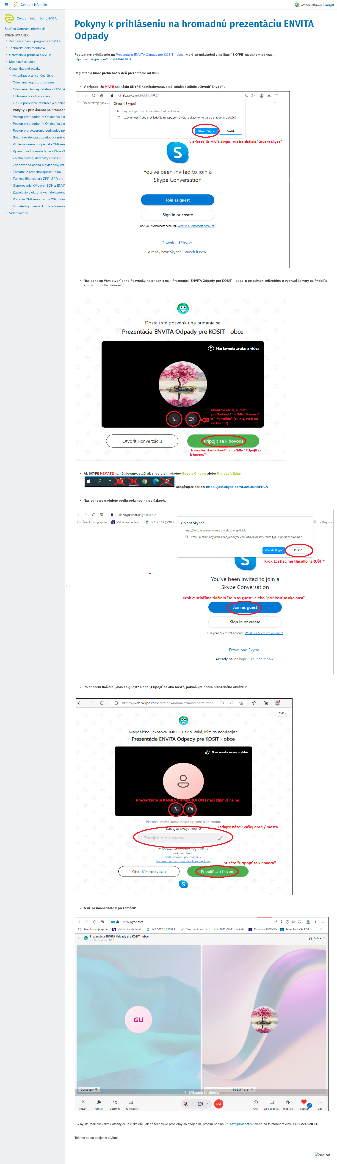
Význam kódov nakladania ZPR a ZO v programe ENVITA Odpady (60, 151)
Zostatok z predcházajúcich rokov (37, 172)
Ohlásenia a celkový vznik (31, 96)
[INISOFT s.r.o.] (314, 5)
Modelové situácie (22, 62)
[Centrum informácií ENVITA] (9, 18)
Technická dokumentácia (27, 48)
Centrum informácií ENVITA (37, 18)
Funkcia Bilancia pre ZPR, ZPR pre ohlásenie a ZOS (51, 178)
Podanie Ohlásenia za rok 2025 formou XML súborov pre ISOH (58, 199)
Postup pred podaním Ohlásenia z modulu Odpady (49, 117)
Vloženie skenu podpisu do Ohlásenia (40, 144)
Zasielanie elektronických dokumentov (40, 192)
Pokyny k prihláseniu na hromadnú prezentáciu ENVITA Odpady (62, 110)
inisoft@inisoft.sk (240, 1124)
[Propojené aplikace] (6, 4)
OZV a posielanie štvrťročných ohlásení (41, 103)
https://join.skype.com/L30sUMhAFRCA (103, 59)
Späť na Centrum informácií (25, 28)
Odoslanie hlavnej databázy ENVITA (39, 89)
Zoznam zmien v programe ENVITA (35, 41)
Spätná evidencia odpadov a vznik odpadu (43, 137)
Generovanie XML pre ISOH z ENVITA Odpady (46, 185)
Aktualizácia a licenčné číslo (33, 75)
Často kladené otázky (24, 68)
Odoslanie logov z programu (33, 82)
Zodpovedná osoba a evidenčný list (38, 165)
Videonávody (18, 213)
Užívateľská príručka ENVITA (30, 55)
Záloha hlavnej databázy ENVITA (37, 158)
